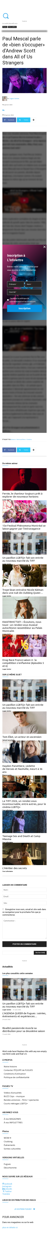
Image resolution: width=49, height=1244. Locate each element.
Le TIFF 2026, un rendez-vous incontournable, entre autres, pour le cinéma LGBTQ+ (24, 803)
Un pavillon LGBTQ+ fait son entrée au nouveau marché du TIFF (22, 559)
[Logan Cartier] (4, 98)
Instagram (7, 1186)
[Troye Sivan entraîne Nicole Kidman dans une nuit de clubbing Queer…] (24, 575)
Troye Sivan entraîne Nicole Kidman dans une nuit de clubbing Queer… (22, 591)
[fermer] (44, 247)
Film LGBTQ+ (12, 27)
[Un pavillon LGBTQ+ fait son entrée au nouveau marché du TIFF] (24, 543)
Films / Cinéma (27, 439)
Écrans (15, 23)
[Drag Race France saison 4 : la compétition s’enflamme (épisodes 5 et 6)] (24, 646)
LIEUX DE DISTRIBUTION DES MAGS (19, 1200)
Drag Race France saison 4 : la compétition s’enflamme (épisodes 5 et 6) (23, 662)
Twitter (8, 1191)
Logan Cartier (14, 98)
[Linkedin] (3, 1189)
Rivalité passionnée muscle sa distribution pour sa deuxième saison (23, 1029)
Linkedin (8, 1189)
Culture (10, 23)
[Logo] (17, 10)
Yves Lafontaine (7, 810)
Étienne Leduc (7, 775)
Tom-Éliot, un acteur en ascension (22, 736)
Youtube (6, 1194)
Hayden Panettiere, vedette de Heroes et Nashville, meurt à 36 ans (22, 768)
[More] (33, 119)
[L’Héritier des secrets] (24, 854)
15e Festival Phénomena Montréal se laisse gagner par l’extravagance (24, 527)
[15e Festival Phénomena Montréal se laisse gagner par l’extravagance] (24, 511)
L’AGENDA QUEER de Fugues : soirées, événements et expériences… (24, 1015)
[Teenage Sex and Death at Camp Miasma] (24, 822)
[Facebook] (2, 1184)
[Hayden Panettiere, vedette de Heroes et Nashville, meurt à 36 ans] (24, 752)
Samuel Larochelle (8, 740)
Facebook (7, 1184)
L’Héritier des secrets (14, 868)
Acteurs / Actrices (16, 439)
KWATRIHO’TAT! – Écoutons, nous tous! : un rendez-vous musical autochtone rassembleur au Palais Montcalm (22, 626)
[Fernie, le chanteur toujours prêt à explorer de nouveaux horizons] (24, 479)
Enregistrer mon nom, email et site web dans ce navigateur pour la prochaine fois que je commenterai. (24, 912)
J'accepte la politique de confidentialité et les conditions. (23, 300)
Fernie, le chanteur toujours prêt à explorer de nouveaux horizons (22, 495)
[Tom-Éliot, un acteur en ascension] (24, 722)
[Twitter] (3, 1191)
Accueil (4, 23)
